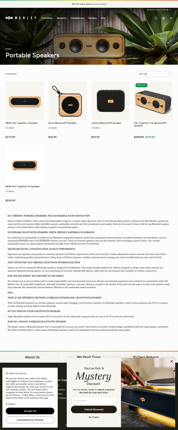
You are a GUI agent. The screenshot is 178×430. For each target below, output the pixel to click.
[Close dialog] (171, 361)
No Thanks (94, 417)
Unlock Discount (93, 409)
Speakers (62, 18)
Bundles (92, 18)
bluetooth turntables (56, 284)
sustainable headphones (34, 284)
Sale (103, 18)
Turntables (47, 18)
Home (8, 48)
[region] (89, 4)
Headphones (77, 18)
